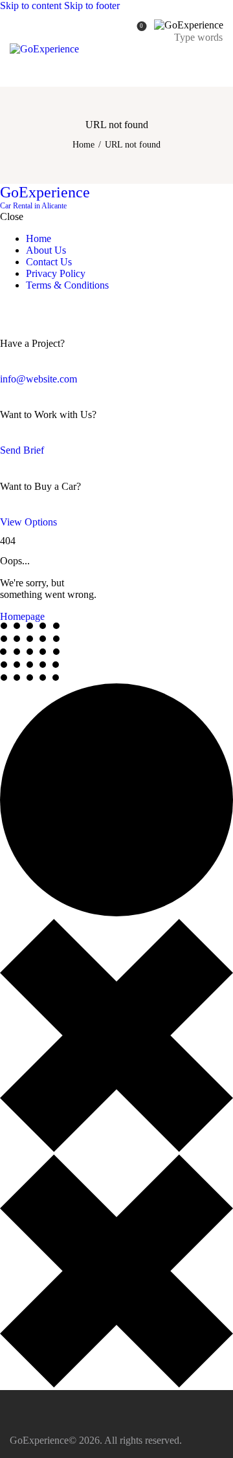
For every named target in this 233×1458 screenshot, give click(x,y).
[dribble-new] (29, 307)
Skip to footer (92, 5)
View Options (28, 521)
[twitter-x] (18, 307)
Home (83, 144)
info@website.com (38, 378)
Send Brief (22, 450)
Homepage (22, 616)
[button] (215, 63)
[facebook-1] (7, 307)
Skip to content (30, 5)
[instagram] (44, 307)
